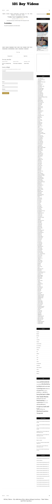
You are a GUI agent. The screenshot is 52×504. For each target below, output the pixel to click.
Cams (37, 337)
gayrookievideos (40, 249)
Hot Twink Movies (11, 48)
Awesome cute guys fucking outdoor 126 (43, 464)
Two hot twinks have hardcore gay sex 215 (43, 462)
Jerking (38, 349)
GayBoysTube (40, 247)
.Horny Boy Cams (40, 143)
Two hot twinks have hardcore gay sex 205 (43, 476)
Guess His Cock (40, 254)
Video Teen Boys (18, 14)
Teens (37, 357)
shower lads (39, 293)
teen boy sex (39, 299)
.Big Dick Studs (40, 117)
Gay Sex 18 (39, 240)
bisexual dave (40, 192)
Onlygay (39, 281)
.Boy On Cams (40, 119)
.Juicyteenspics (40, 145)
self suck (47, 402)
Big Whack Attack (40, 191)
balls (41, 384)
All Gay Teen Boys (40, 173)
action (4, 47)
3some (38, 382)
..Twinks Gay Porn (40, 106)
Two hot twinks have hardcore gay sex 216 (43, 458)
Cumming (7, 13)
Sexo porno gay (40, 292)
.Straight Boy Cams (40, 153)
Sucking (41, 409)
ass (39, 384)
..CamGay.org (40, 85)
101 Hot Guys (40, 161)
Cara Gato (39, 218)
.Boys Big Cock (40, 123)
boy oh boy (39, 204)
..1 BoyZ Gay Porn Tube (41, 79)
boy (38, 386)
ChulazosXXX (39, 221)
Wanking (38, 371)
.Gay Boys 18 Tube (40, 132)
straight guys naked (40, 296)
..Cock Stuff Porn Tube (41, 86)
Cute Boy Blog (40, 224)
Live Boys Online (40, 261)
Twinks (31, 13)
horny (31, 47)
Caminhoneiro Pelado (41, 217)
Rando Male (39, 290)
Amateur (38, 331)
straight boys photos (41, 295)
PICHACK (39, 284)
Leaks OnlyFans (40, 260)
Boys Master (39, 208)
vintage (44, 409)
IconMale (39, 259)
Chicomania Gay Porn (41, 220)
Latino (44, 398)
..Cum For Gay (40, 87)
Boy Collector (40, 201)
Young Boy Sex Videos (41, 321)
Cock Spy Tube (40, 223)
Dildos (46, 388)
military (45, 400)
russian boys (40, 402)
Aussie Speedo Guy (40, 177)
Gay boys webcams (39, 460)
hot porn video (5, 48)
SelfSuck (38, 353)
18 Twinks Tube (40, 165)
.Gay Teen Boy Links (41, 136)
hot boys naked (40, 255)
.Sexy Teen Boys (40, 152)
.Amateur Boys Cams (41, 115)
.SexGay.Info (39, 151)
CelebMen (39, 219)
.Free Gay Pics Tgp (40, 129)
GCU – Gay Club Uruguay (41, 253)
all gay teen (39, 172)
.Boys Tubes (39, 124)
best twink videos (40, 188)
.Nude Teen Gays (40, 149)
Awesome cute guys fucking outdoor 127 (43, 466)
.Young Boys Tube (40, 159)
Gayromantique (40, 248)
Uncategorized (39, 363)
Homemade (38, 347)
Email (3, 85)
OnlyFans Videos (40, 280)
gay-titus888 (39, 245)
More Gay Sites (40, 266)
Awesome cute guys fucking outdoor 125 (43, 468)
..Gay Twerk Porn (40, 92)
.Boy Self (39, 121)
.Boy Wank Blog (40, 122)
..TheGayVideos (40, 103)
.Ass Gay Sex (39, 116)
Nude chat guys (40, 277)
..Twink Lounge (40, 104)
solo (41, 404)
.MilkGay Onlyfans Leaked (41, 147)
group (44, 392)
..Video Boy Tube (40, 107)
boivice (39, 196)
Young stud (26, 48)
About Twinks (40, 167)
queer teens (39, 289)
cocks (18, 47)
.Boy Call (39, 118)
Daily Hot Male (40, 226)
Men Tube (39, 264)
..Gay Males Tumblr (40, 89)
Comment (4, 70)
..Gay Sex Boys (40, 91)
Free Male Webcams (41, 232)
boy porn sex (39, 205)
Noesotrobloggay (40, 275)
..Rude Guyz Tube (40, 101)
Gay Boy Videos (16, 13)
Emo (49, 388)
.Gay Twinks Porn (40, 138)
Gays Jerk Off (40, 250)
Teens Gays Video (40, 303)
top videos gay (40, 311)
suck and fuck (21, 48)
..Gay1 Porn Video (40, 95)
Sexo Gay (39, 291)
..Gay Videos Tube (40, 94)
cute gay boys (40, 225)
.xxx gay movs (40, 158)
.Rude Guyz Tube (40, 150)
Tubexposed (39, 313)
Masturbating (40, 400)
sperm (17, 48)
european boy (40, 390)
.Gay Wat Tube (40, 139)
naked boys (39, 274)
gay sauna (42, 392)
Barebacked (11, 47)
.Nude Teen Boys (40, 148)
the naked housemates (41, 306)
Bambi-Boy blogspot (41, 178)
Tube (28, 13)
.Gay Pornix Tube (40, 135)
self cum (44, 402)
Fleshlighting (45, 390)
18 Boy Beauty (40, 163)
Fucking (11, 13)
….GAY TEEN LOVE (40, 78)
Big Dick (4, 13)
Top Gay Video (40, 310)
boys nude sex (40, 209)
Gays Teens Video (40, 252)
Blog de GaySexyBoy (41, 194)
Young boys (45, 411)
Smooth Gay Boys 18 (41, 294)
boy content (39, 202)
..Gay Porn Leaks (40, 90)
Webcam (38, 373)
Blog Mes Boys (40, 195)
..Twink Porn (39, 105)
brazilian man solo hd (41, 212)
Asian (37, 384)
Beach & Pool (39, 182)
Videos (23, 14)
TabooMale (39, 298)
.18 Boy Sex (39, 109)
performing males (40, 283)
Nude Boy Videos (40, 276)
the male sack (40, 305)
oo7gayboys (39, 282)
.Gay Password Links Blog (41, 133)
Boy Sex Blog (39, 206)
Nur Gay (39, 279)
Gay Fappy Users (40, 237)
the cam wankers (40, 304)
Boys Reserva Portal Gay (41, 210)
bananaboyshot (40, 179)
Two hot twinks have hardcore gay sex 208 (43, 486)
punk (47, 400)
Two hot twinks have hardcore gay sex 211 (43, 480)
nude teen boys (40, 278)
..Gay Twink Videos (40, 93)
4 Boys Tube (39, 166)
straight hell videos (40, 297)
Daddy (43, 388)
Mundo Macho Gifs (40, 268)
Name (3, 81)
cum (21, 47)
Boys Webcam (40, 211)
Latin (42, 398)
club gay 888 (39, 222)
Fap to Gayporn (40, 231)
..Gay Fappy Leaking (41, 88)
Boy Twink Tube (40, 207)
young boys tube (40, 323)
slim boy (38, 404)
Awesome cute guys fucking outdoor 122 (43, 474)
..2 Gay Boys (39, 80)
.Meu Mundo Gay (40, 146)
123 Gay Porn (40, 162)
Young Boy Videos (40, 322)
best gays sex (40, 187)
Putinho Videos (40, 288)
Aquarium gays (40, 176)
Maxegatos (39, 263)
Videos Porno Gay (40, 319)
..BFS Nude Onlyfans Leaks (41, 81)
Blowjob (38, 335)
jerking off (39, 398)
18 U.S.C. (3, 10)
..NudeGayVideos (40, 100)
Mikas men (39, 265)
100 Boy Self (39, 160)
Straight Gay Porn (39, 431)
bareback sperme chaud (41, 181)
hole (28, 47)
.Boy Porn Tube (40, 120)
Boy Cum (39, 203)
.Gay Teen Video (40, 137)
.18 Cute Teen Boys (40, 110)
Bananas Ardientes (40, 180)
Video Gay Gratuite (40, 318)
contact (7, 10)
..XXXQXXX (39, 108)
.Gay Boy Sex (39, 131)
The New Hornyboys (41, 307)
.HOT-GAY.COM (40, 144)
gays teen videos (40, 251)
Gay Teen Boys (22, 13)
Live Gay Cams (40, 262)
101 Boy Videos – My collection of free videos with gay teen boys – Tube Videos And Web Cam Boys (26, 500)
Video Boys (13, 14)
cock (43, 386)
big (49, 384)
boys (15, 47)
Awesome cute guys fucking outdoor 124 (43, 470)
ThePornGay (39, 308)
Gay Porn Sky (40, 239)
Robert (38, 440)
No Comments (21, 18)
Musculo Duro (40, 269)
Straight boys (40, 406)
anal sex (7, 47)
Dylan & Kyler (26, 63)
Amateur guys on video (41, 175)
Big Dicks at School (40, 189)
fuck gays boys (40, 233)
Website (3, 89)
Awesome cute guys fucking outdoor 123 (43, 472)
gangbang (38, 392)
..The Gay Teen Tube (41, 102)
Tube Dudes (39, 312)
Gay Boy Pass (40, 234)
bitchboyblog (40, 193)
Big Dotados (39, 190)
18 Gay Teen (39, 164)
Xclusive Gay (39, 320)
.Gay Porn (39, 134)
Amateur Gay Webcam (41, 174)
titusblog (39, 309)
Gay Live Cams (40, 238)
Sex (26, 13)
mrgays (39, 267)
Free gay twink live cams (40, 478)
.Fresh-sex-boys (40, 130)
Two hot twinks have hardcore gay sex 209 (43, 484)
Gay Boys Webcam (40, 236)
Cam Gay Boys (40, 216)
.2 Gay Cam (39, 114)
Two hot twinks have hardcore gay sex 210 (43, 482)
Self (37, 351)
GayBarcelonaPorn (40, 246)
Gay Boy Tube (40, 235)
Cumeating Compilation (17, 63)
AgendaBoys (39, 168)
